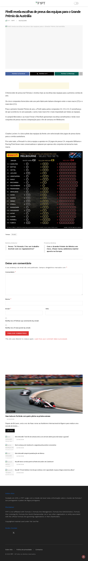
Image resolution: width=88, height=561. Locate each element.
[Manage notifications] (83, 557)
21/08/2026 (20, 472)
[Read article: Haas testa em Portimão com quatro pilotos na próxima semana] (44, 394)
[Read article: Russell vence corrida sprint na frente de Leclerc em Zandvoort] (9, 464)
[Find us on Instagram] (10, 533)
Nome (8, 299)
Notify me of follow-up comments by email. (22, 321)
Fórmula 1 (11, 411)
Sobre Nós (9, 549)
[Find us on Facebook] (6, 533)
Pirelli (14, 234)
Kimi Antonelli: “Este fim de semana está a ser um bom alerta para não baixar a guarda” (42, 436)
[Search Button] (82, 3)
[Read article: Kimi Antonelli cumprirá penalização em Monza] (9, 455)
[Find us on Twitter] (14, 533)
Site (47, 309)
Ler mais (11, 430)
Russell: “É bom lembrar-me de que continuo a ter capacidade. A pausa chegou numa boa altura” (45, 470)
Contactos (39, 549)
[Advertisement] (44, 85)
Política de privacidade (24, 549)
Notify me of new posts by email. (18, 328)
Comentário (10, 272)
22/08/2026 (10, 419)
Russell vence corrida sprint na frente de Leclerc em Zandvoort (34, 461)
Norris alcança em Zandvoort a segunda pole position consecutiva (35, 445)
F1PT (13, 20)
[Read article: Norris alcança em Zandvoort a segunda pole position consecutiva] (9, 447)
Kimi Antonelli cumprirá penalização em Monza (29, 453)
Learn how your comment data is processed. (50, 339)
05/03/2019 (23, 20)
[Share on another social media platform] (81, 73)
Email (8, 309)
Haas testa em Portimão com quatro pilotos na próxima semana (27, 416)
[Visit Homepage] (40, 3)
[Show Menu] (6, 3)
